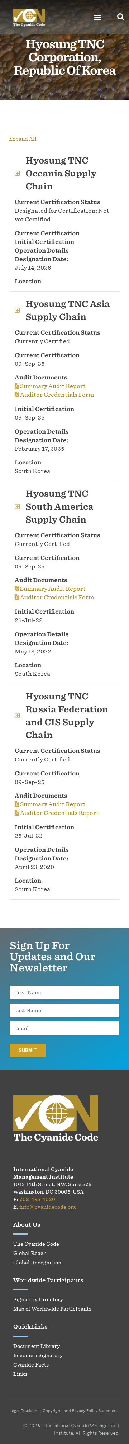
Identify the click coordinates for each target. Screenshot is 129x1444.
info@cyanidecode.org (47, 1206)
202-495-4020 (37, 1199)
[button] (98, 18)
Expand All (23, 138)
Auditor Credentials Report (59, 813)
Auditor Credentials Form (56, 394)
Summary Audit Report (52, 386)
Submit (28, 1050)
